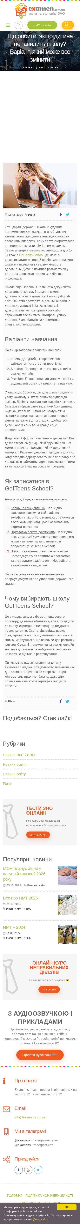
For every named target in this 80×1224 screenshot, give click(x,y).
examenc (24, 1140)
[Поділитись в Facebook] (61, 215)
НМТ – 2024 (14, 927)
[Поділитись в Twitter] (68, 215)
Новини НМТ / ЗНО (19, 755)
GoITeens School (31, 255)
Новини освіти (15, 764)
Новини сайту (14, 774)
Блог (42, 67)
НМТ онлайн (42, 25)
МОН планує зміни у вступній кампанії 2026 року (24, 874)
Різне (54, 67)
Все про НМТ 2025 (20, 898)
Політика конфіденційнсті (49, 1195)
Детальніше (41, 1219)
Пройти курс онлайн (40, 1055)
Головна (28, 67)
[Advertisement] (40, 113)
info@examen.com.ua (30, 1117)
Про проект (26, 1080)
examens (24, 1145)
